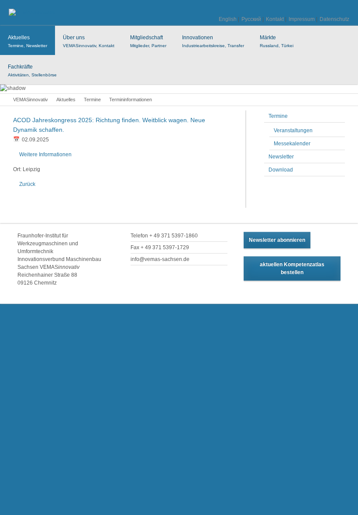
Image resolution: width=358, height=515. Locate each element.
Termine (92, 99)
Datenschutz (334, 19)
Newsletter (281, 157)
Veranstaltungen (293, 130)
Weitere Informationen (45, 154)
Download (280, 170)
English (228, 19)
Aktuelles (27, 41)
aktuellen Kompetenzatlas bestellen (292, 268)
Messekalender (292, 144)
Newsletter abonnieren (277, 240)
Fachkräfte (32, 70)
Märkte (276, 41)
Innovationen (213, 41)
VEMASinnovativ (30, 99)
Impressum (302, 19)
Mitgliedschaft (148, 41)
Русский (251, 19)
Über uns (88, 41)
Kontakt (275, 19)
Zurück (27, 184)
